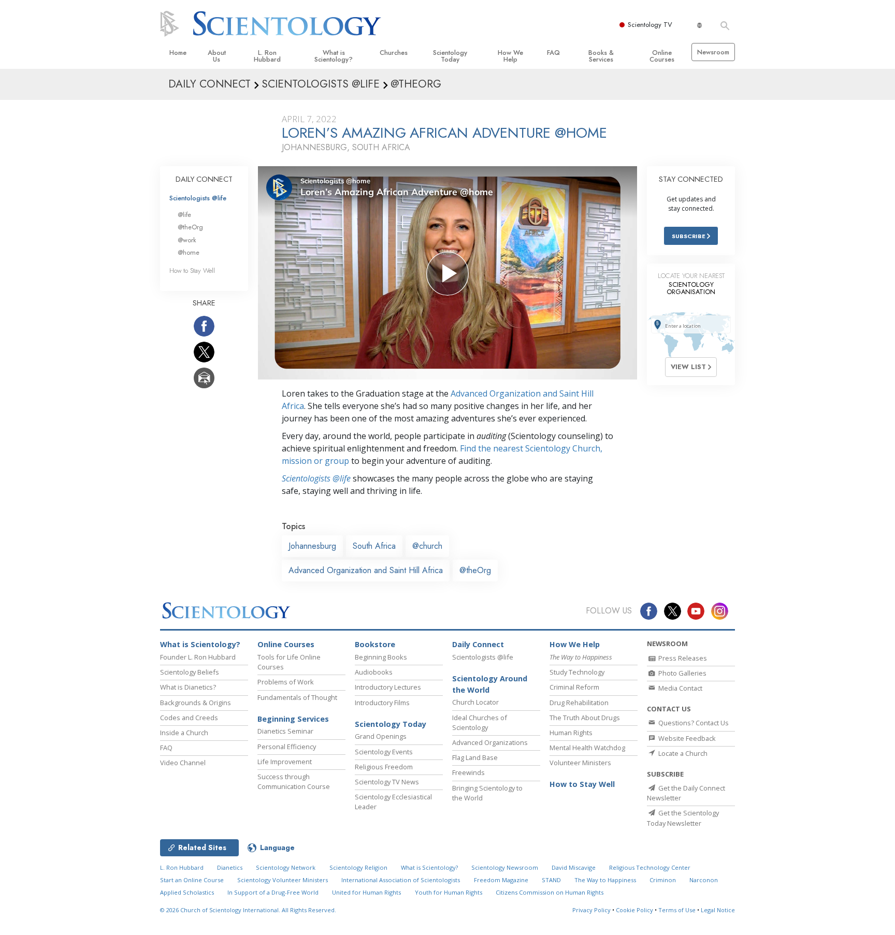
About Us (217, 56)
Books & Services (601, 56)
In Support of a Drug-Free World (273, 892)
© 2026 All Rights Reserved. (248, 910)
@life (184, 215)
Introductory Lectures (388, 687)
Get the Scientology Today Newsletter (683, 817)
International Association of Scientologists (400, 880)
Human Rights (571, 732)
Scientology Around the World (489, 684)
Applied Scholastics (187, 892)
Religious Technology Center (649, 867)
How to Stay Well (192, 270)
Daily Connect (478, 644)
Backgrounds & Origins (195, 702)
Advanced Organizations (490, 742)
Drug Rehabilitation (579, 702)
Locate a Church (682, 753)
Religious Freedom (384, 766)
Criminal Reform (574, 687)
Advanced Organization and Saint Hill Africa (365, 570)
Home (177, 52)
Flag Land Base (475, 757)
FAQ (553, 52)
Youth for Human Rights (448, 892)
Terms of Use (677, 910)
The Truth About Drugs (585, 717)
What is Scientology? (333, 56)
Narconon (703, 880)
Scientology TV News (387, 781)
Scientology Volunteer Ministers (282, 880)
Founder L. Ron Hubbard (198, 657)
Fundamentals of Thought (297, 697)
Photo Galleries (681, 673)
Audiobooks (374, 672)
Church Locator (475, 702)
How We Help (510, 56)
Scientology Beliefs (189, 672)
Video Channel (183, 762)
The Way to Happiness (605, 880)
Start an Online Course (192, 880)
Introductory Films (382, 702)
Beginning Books (381, 657)
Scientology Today (450, 56)
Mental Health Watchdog (587, 747)
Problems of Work (285, 681)
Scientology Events (384, 751)
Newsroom (713, 52)
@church (427, 546)
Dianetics (229, 867)
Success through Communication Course (293, 781)
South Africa (374, 546)
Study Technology (577, 672)
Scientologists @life (197, 198)
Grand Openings (381, 736)
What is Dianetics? (188, 687)
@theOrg (475, 570)
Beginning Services (293, 719)
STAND (551, 880)
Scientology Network (285, 867)
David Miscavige (574, 867)
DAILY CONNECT (204, 179)
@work (187, 240)
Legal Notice (718, 910)
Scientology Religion (358, 867)
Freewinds (468, 772)
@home (188, 252)
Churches (394, 52)
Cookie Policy (634, 910)
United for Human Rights (366, 892)
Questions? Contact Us (693, 722)
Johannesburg (312, 546)
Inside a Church (184, 732)
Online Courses (661, 56)
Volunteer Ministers (580, 762)
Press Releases (682, 658)
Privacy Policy (591, 910)
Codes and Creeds (189, 717)
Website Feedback (686, 738)
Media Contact (679, 688)
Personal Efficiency (286, 746)
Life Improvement (284, 761)
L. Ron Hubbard (267, 56)
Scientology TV (650, 25)
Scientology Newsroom (504, 867)
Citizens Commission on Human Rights (549, 892)
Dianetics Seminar (285, 731)
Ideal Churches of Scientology (479, 722)
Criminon (662, 880)
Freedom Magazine (501, 880)
